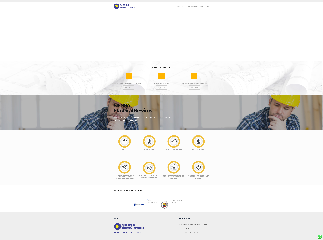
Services (194, 6)
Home (179, 6)
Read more (128, 87)
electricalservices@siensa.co (191, 232)
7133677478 (186, 228)
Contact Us (204, 6)
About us (186, 6)
